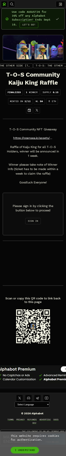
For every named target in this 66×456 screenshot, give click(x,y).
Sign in (33, 221)
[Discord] (28, 398)
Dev (34, 423)
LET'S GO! (29, 24)
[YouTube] (46, 398)
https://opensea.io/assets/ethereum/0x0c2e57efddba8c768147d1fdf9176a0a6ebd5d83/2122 (33, 138)
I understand (25, 450)
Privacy (20, 419)
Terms (10, 419)
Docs (56, 419)
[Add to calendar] (29, 110)
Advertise (45, 419)
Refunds (32, 419)
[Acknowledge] (57, 19)
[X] (37, 110)
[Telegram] (37, 398)
